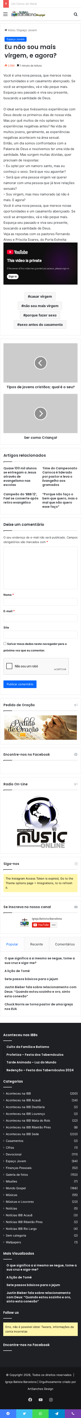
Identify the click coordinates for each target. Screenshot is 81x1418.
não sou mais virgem (41, 306)
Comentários (65, 944)
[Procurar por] (75, 16)
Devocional (13, 1154)
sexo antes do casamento (41, 324)
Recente (36, 944)
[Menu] (5, 16)
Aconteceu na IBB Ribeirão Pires (28, 1127)
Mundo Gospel (16, 1188)
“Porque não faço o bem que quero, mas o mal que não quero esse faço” (60, 500)
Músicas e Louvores (20, 1201)
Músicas (11, 1195)
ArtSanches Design (40, 1389)
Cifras (10, 1147)
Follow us (11, 1312)
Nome (8, 594)
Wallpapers (13, 1242)
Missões (11, 1181)
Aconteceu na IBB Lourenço (25, 1114)
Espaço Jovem (27, 30)
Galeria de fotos (17, 1174)
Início (11, 30)
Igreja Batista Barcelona (21, 1382)
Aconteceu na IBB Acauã (23, 1100)
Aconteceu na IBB (18, 1093)
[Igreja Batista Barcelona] (28, 14)
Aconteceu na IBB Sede (22, 1134)
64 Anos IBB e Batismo (26, 3)
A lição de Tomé (17, 971)
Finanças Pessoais (19, 1168)
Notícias (11, 1208)
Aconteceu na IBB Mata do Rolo (28, 1120)
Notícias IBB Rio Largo (21, 1228)
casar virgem (41, 296)
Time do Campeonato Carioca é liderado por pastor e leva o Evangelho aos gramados (59, 476)
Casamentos (14, 1141)
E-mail (9, 611)
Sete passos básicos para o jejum (31, 979)
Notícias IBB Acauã (19, 1215)
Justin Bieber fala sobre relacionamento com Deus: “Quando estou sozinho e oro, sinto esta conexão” (40, 991)
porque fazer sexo (41, 315)
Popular (12, 944)
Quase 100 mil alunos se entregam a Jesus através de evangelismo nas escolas (20, 476)
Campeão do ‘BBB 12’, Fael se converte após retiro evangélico (20, 498)
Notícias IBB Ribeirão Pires (24, 1222)
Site (6, 627)
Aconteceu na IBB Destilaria (25, 1107)
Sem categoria (16, 1235)
